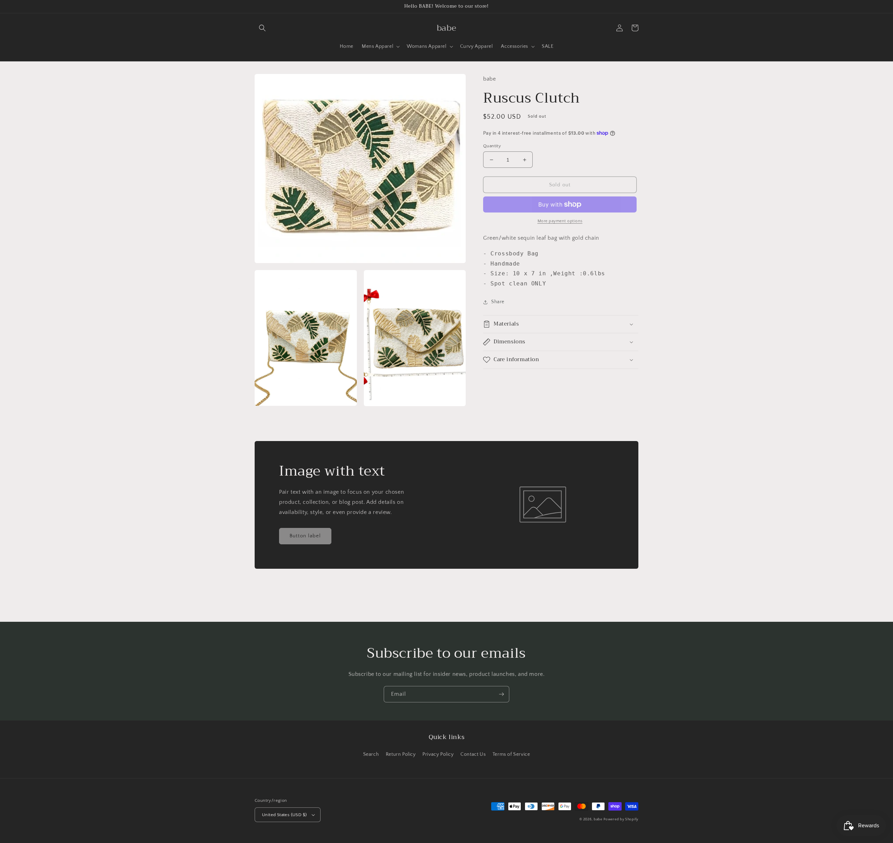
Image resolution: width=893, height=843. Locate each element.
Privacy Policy (437, 754)
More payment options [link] (560, 221)
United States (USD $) (284, 814)
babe (598, 819)
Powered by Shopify (620, 819)
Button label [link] (305, 536)
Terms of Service (511, 754)
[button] (262, 28)
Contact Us (473, 754)
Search (371, 754)
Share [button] (497, 302)
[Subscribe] (501, 694)
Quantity (492, 145)
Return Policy (401, 754)
